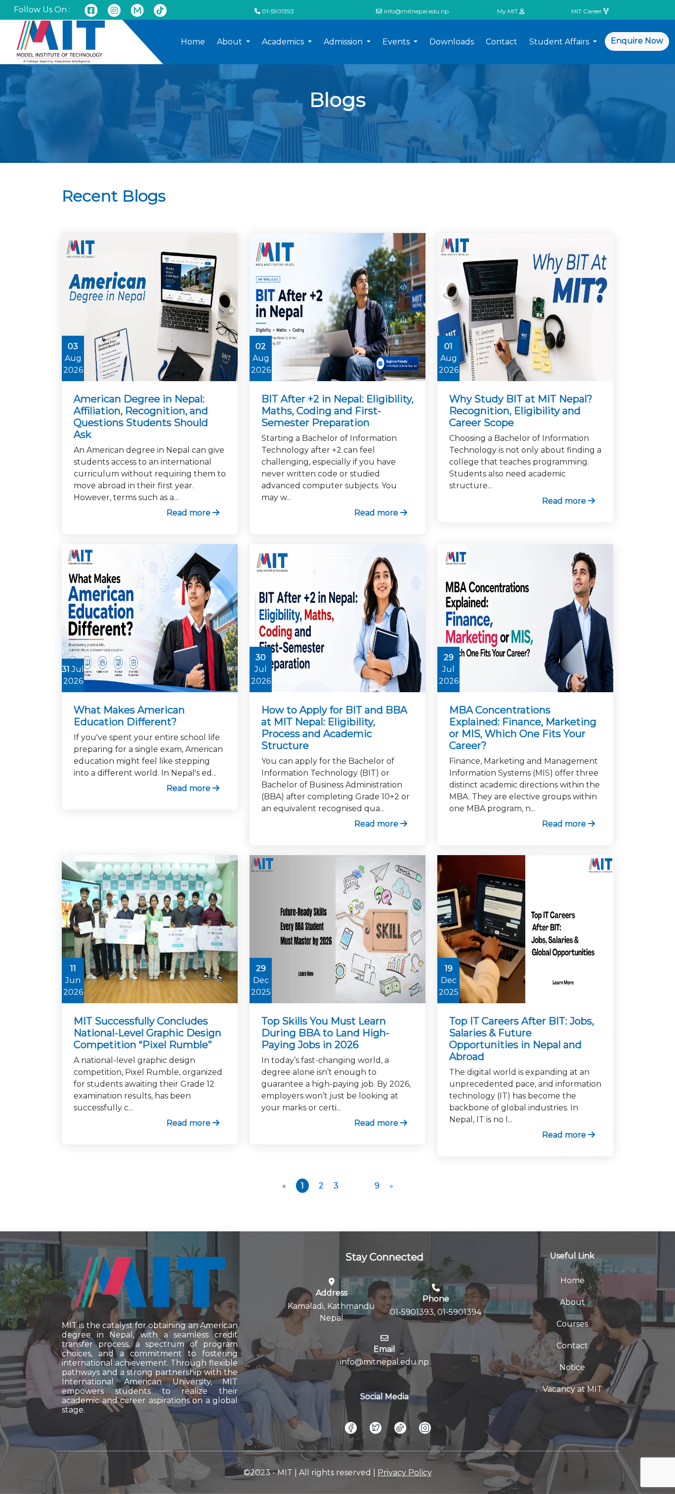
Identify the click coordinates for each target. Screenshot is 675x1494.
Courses (572, 1324)
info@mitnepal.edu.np (416, 11)
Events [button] (397, 41)
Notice (572, 1367)
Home (193, 41)
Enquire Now (637, 40)
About (572, 1302)
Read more (189, 512)
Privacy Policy (405, 1472)
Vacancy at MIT (572, 1389)
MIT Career (587, 11)
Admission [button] (344, 41)
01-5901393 (278, 11)
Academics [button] (284, 41)
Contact (501, 41)
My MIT (508, 11)
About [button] (230, 41)
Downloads (451, 41)
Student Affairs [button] (560, 41)
